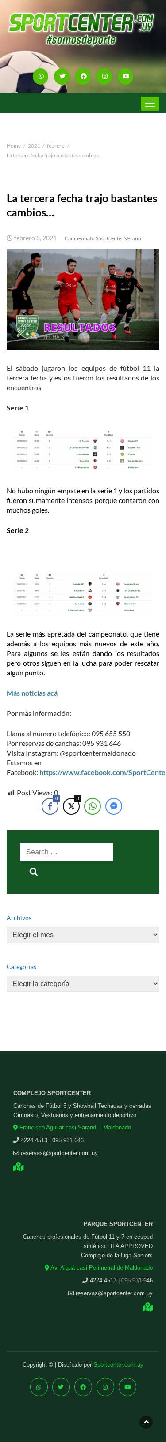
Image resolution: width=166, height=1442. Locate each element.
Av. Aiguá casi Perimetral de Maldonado (101, 1267)
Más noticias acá (32, 693)
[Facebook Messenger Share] (113, 806)
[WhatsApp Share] (92, 806)
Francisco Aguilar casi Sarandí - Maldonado (74, 1127)
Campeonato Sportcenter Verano (103, 238)
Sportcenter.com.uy (118, 1364)
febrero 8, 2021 (35, 238)
